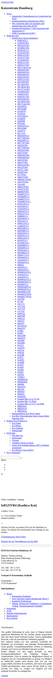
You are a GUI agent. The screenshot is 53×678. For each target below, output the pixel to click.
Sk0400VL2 (22, 284)
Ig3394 (20, 367)
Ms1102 (20, 389)
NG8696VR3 (23, 92)
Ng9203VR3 (23, 94)
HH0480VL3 (23, 253)
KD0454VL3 (23, 250)
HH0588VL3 (23, 231)
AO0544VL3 (23, 209)
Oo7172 (20, 304)
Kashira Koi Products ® (17, 421)
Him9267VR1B (24, 296)
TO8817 (21, 377)
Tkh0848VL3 (23, 196)
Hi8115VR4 (22, 177)
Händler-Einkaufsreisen (17, 613)
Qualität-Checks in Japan (22, 443)
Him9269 (21, 396)
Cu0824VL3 (22, 226)
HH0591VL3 (23, 235)
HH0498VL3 (23, 245)
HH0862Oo (22, 379)
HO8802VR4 (23, 48)
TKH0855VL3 (23, 201)
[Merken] (2, 523)
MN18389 (21, 109)
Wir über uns (17, 435)
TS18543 (21, 114)
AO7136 (21, 309)
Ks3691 (20, 360)
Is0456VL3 (22, 267)
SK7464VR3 (23, 84)
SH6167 (21, 321)
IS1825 (20, 372)
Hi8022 (20, 265)
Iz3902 (20, 331)
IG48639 (21, 118)
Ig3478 (20, 365)
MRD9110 (22, 409)
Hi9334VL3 (22, 221)
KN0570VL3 (23, 204)
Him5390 (21, 335)
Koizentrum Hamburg (21, 596)
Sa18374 (21, 131)
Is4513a (20, 350)
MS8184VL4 (23, 135)
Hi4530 (20, 352)
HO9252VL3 (23, 50)
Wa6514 (21, 318)
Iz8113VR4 (22, 153)
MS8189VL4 (23, 140)
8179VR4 (21, 174)
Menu (3, 460)
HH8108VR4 (23, 157)
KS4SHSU (22, 106)
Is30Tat (20, 374)
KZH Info (11, 433)
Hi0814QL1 (22, 40)
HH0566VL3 (23, 218)
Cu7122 (20, 311)
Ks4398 (20, 355)
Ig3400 (20, 370)
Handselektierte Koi (26, 413)
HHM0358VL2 (24, 282)
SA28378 (21, 111)
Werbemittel (17, 430)
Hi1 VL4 (21, 133)
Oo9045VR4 (23, 43)
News (9, 14)
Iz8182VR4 (22, 172)
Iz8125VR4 (22, 160)
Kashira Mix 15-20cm (26, 401)
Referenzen (17, 438)
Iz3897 (20, 333)
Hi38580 (21, 121)
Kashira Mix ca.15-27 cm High (30, 404)
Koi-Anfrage (12, 618)
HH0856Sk (22, 382)
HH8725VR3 (23, 79)
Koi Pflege (16, 426)
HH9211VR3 (23, 62)
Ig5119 (20, 345)
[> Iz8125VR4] (7, 2)
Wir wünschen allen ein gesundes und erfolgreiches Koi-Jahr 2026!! (28, 24)
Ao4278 (20, 348)
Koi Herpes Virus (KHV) (23, 450)
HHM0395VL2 (24, 289)
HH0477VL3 (23, 255)
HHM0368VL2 (24, 287)
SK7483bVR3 (23, 101)
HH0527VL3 (23, 214)
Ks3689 (20, 362)
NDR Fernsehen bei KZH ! (24, 33)
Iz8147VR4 (22, 162)
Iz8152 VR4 (22, 170)
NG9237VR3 (23, 57)
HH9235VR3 (23, 55)
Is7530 (20, 301)
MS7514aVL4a (24, 67)
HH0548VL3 (23, 228)
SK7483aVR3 (23, 87)
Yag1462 (21, 184)
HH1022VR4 (23, 45)
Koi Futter (16, 423)
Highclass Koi (13, 36)
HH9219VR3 (23, 77)
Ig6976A (21, 313)
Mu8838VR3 (23, 192)
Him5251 (21, 338)
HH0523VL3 (23, 223)
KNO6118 (21, 326)
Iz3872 (20, 357)
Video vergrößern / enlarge (12, 499)
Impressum (11, 608)
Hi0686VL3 (22, 216)
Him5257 (21, 328)
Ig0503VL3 (22, 240)
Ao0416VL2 (23, 274)
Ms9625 (20, 394)
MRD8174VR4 (24, 179)
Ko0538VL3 (23, 206)
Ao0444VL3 (23, 260)
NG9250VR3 (23, 53)
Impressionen (12, 616)
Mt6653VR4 (22, 187)
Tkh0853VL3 (23, 194)
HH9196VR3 (23, 72)
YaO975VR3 (23, 189)
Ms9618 (20, 391)
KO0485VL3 (23, 243)
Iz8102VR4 (22, 145)
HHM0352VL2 (24, 279)
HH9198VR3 (23, 99)
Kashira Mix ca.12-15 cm (28, 399)
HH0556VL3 (23, 233)
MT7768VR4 (23, 138)
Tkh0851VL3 (23, 199)
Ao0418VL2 (23, 277)
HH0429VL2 (23, 270)
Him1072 (21, 387)
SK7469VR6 (23, 82)
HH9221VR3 (23, 65)
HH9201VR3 (23, 96)
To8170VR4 (22, 182)
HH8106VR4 (23, 155)
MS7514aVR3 (23, 104)
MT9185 (21, 123)
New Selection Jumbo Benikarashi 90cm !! (30, 599)
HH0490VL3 (23, 248)
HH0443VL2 (23, 262)
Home (9, 594)
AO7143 (21, 306)
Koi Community (14, 452)
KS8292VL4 (23, 126)
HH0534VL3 (23, 238)
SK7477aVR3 (23, 89)
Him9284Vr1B (23, 292)
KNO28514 (22, 116)
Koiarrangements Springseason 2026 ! (28, 21)
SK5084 (21, 343)
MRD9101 (22, 406)
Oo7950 (20, 299)
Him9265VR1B (24, 294)
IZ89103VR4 (23, 150)
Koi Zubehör (17, 428)
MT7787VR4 (23, 143)
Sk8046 (20, 384)
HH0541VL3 (23, 211)
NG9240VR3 (23, 60)
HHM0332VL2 (24, 272)
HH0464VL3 (23, 257)
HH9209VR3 (23, 70)
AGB (9, 611)
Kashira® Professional (21, 601)
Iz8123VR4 (22, 167)
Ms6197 (20, 323)
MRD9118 (22, 411)
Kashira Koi (25, 38)
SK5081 (21, 340)
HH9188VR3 (23, 75)
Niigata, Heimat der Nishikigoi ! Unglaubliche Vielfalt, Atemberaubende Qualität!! (32, 604)
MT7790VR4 (23, 148)
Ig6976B (21, 316)
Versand (15, 440)
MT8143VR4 (23, 165)
